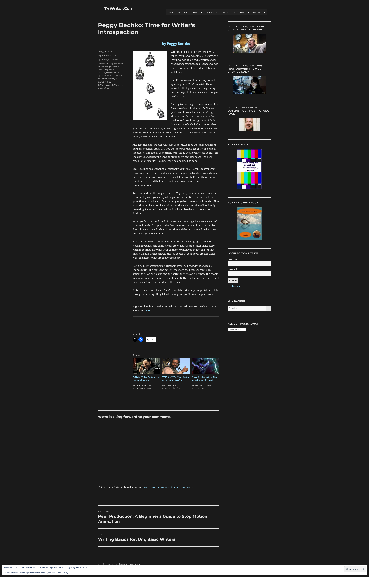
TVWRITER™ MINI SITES (250, 12)
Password (232, 269)
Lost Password (234, 286)
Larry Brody (103, 63)
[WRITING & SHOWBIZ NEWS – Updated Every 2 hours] (249, 43)
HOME (170, 12)
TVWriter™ (117, 85)
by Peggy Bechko (176, 44)
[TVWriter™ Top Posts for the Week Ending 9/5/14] (146, 366)
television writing (106, 79)
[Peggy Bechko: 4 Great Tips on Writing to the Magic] (205, 366)
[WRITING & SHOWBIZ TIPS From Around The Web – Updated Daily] (249, 85)
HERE (147, 310)
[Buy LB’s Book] (249, 169)
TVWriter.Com (119, 8)
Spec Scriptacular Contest (110, 76)
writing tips (103, 88)
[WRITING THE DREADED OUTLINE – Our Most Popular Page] (249, 124)
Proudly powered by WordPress (128, 564)
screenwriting (112, 73)
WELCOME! (183, 12)
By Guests (102, 59)
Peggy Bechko (105, 51)
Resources (113, 59)
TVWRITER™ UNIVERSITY (204, 12)
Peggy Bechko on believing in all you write (110, 66)
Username (232, 259)
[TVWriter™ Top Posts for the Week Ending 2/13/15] (176, 366)
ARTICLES (228, 12)
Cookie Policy (62, 573)
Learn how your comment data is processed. (168, 487)
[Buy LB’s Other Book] (249, 223)
